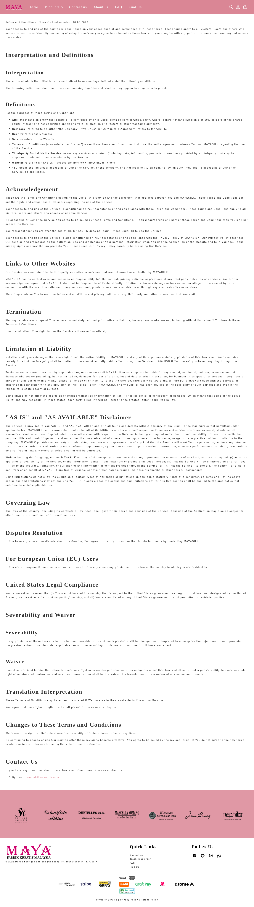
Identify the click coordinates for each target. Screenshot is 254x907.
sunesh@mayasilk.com (42, 777)
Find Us (135, 7)
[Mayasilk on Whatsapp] (219, 857)
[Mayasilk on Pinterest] (202, 857)
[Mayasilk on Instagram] (210, 857)
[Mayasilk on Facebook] (194, 857)
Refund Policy (149, 899)
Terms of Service (106, 899)
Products (52, 7)
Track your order (140, 858)
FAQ (118, 7)
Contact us (78, 7)
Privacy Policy (129, 899)
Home (33, 7)
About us (101, 7)
